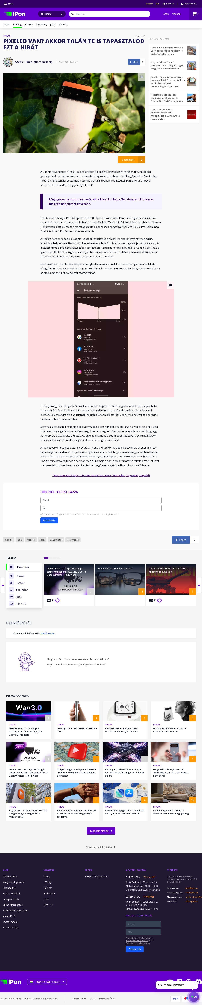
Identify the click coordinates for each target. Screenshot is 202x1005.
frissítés (31, 539)
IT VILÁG (7, 36)
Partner (149, 4)
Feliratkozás (49, 520)
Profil (88, 870)
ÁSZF (92, 998)
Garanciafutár (9, 887)
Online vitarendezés (13, 904)
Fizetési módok (10, 927)
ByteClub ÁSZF (107, 998)
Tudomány (41, 24)
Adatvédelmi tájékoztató (15, 910)
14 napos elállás (11, 899)
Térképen (148, 877)
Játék (52, 24)
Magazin (176, 13)
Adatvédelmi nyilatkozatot (107, 514)
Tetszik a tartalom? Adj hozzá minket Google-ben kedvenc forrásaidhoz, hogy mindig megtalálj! (101, 475)
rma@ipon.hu (192, 892)
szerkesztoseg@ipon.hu (194, 897)
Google (8, 539)
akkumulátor (56, 539)
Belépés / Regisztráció (96, 876)
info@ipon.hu (192, 901)
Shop (166, 13)
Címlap (6, 24)
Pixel (42, 539)
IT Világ (12, 724)
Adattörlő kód (9, 916)
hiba (20, 539)
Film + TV (63, 24)
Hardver (29, 24)
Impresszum (79, 998)
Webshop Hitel (10, 876)
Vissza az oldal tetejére (99, 847)
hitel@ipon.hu (192, 888)
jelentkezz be (47, 633)
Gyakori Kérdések (11, 893)
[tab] (46, 558)
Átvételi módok (10, 921)
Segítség (172, 870)
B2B (157, 4)
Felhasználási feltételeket (79, 514)
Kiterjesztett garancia (13, 882)
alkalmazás (73, 539)
